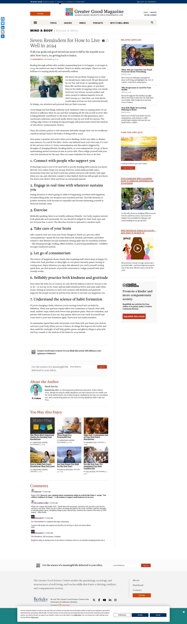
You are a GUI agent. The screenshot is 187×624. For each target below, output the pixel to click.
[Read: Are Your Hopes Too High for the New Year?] (69, 454)
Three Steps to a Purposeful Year (64, 436)
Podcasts (98, 23)
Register (153, 12)
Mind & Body (41, 30)
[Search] (152, 22)
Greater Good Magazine (94, 12)
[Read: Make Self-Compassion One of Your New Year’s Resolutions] (96, 425)
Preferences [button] (34, 617)
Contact (137, 590)
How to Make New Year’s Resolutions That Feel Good (42, 465)
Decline (140, 615)
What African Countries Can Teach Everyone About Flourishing (136, 70)
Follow (37, 398)
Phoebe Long (91, 442)
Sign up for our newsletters (146, 2)
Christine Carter (39, 442)
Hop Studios (66, 605)
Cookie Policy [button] (77, 615)
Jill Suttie (90, 471)
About (136, 580)
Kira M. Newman (66, 469)
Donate (40, 14)
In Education (80, 2)
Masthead (138, 585)
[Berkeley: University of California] (41, 599)
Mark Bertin (37, 59)
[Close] (184, 612)
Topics (53, 23)
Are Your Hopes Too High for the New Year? (68, 465)
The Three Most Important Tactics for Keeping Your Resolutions (42, 437)
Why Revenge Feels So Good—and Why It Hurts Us (138, 231)
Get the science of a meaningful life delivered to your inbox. (50, 368)
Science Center (48, 2)
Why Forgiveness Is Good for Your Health (136, 88)
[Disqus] (69, 515)
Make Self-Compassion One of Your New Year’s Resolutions (96, 437)
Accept (158, 615)
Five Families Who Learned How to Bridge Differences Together (137, 181)
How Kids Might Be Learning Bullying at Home (133, 108)
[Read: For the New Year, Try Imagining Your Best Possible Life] (96, 454)
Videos (82, 23)
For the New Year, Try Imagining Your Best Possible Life (93, 466)
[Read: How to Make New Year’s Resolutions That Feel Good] (42, 454)
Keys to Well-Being (119, 23)
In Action (69, 2)
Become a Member (150, 15)
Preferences (122, 615)
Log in (146, 12)
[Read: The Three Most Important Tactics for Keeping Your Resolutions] (42, 425)
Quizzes (68, 23)
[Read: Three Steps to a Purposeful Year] (69, 425)
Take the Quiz (128, 168)
